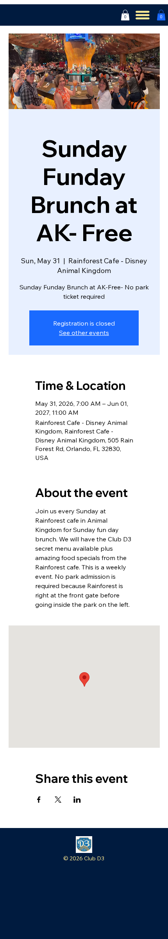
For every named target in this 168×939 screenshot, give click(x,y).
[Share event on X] (58, 799)
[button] (125, 15)
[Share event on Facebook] (39, 799)
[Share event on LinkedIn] (77, 799)
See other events (84, 332)
